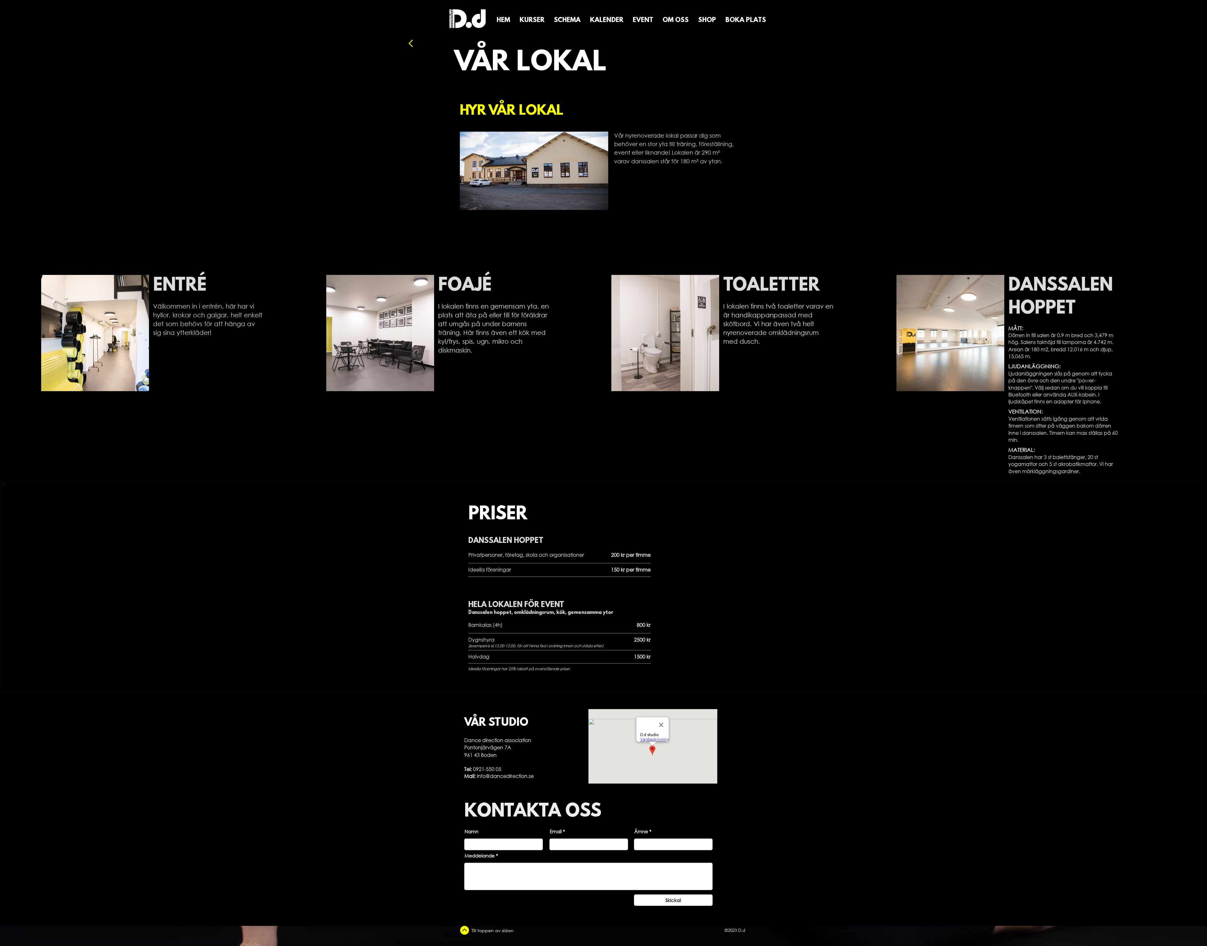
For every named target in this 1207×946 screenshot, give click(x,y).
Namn (471, 831)
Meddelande (480, 855)
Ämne (641, 831)
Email (556, 831)
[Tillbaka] (427, 43)
